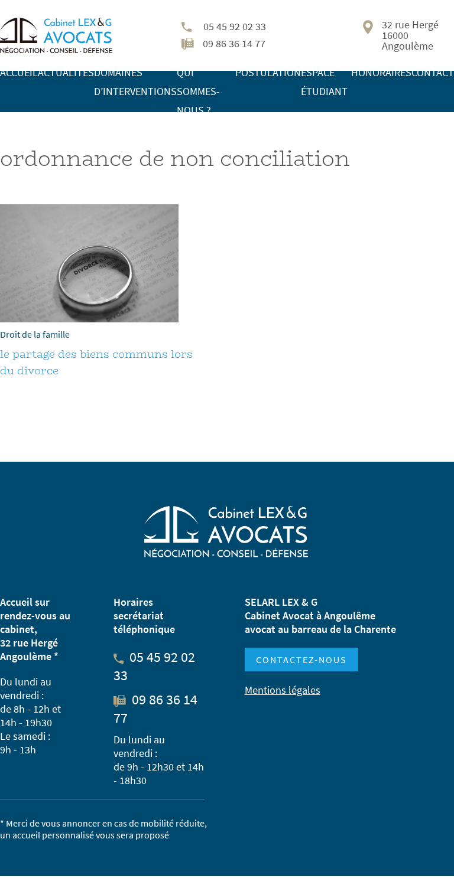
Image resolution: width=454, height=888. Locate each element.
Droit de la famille (35, 334)
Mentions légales (282, 690)
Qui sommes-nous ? (198, 91)
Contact (432, 72)
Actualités (66, 72)
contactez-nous (301, 659)
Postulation (268, 72)
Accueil (19, 72)
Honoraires (381, 72)
